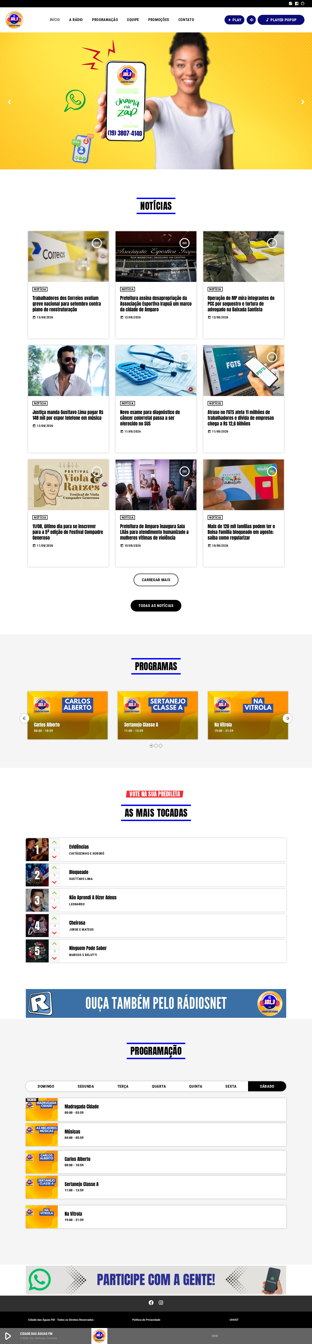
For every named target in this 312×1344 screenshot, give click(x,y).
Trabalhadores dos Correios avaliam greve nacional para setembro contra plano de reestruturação (66, 303)
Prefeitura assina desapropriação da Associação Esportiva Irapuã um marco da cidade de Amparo (156, 303)
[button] (151, 746)
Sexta (230, 1086)
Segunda (86, 1086)
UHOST (234, 1319)
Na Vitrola (221, 724)
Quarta (159, 1086)
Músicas (72, 1131)
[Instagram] (291, 3)
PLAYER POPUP (281, 20)
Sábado (267, 1086)
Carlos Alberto (45, 724)
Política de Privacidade (146, 1319)
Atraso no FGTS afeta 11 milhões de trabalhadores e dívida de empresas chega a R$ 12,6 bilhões (241, 418)
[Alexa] (303, 3)
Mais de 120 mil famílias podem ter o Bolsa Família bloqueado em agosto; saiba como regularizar (241, 532)
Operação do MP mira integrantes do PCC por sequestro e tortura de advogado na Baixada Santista (241, 303)
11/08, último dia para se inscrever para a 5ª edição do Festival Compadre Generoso (67, 532)
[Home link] (14, 20)
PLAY (234, 20)
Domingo (46, 1086)
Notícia (40, 289)
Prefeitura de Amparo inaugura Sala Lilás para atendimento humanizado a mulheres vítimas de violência (154, 532)
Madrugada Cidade (82, 1106)
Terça (123, 1086)
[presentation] (25, 718)
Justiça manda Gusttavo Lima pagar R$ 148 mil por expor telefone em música (67, 415)
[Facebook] (297, 3)
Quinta (195, 1086)
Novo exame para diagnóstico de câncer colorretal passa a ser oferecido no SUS (150, 418)
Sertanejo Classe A (139, 724)
